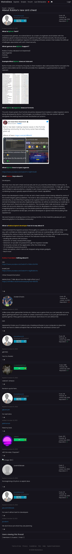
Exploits (16, 2)
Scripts (23, 2)
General (11, 8)
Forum (30, 2)
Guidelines (33, 546)
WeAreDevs (6, 2)
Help (44, 546)
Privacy (25, 546)
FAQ (39, 546)
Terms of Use (16, 546)
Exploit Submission (53, 546)
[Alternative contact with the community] (51, 2)
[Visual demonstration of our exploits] (48, 2)
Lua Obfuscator (40, 2)
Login (69, 2)
